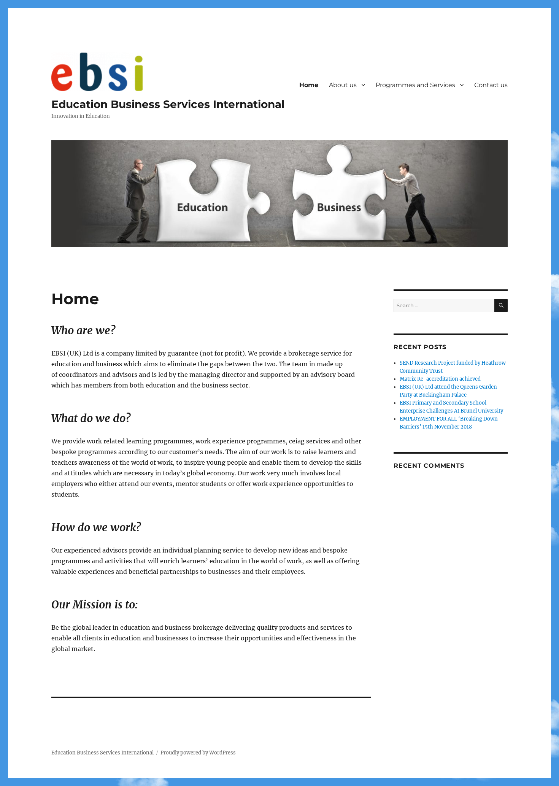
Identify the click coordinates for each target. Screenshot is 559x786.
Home (308, 85)
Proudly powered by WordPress (198, 752)
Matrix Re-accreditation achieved (440, 379)
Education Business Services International (167, 104)
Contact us (491, 85)
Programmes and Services (415, 85)
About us (343, 85)
